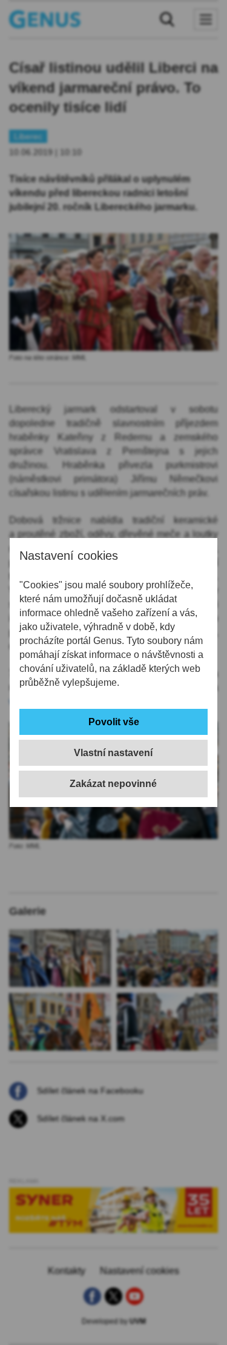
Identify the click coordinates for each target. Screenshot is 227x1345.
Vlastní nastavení (113, 753)
